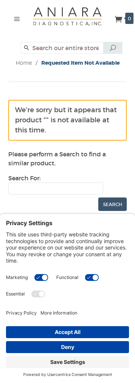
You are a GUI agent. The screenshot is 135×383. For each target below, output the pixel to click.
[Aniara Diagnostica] (70, 19)
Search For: (24, 178)
